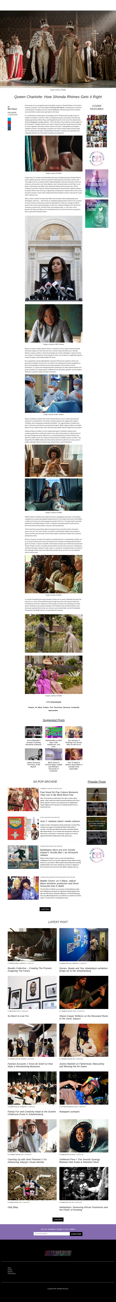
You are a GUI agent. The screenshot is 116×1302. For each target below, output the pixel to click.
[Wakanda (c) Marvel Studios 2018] (23, 799)
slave (69, 521)
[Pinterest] (9, 122)
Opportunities (53, 710)
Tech (51, 707)
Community (75, 707)
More (53, 702)
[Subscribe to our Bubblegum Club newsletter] (97, 159)
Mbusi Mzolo (13, 1011)
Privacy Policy (12, 1273)
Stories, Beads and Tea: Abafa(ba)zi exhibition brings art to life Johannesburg (83, 969)
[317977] (23, 888)
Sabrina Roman (13, 963)
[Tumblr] (9, 128)
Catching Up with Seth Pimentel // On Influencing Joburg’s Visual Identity (27, 1160)
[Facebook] (9, 125)
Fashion (46, 707)
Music (40, 707)
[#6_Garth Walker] (23, 828)
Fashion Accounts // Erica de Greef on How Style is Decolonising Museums (30, 1065)
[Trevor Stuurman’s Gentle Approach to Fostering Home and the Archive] (97, 117)
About (9, 1268)
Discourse (12, 112)
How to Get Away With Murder (54, 107)
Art (36, 707)
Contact (10, 1269)
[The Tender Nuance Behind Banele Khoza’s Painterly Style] (89, 117)
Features (31, 707)
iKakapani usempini (69, 1111)
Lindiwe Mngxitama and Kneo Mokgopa (53, 877)
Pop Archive (58, 707)
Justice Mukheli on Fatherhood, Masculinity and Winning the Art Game (81, 1065)
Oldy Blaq (13, 1207)
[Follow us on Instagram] (96, 183)
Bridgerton (34, 122)
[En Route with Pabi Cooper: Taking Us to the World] (93, 117)
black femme (45, 361)
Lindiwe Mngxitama (46, 846)
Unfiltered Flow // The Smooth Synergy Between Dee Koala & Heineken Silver (79, 1160)
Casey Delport (45, 817)
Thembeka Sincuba (46, 788)
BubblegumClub (66, 963)
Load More (45, 909)
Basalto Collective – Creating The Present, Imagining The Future (30, 969)
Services (10, 1271)
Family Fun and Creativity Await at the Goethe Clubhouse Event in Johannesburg (32, 1112)
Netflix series (39, 440)
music (75, 1011)
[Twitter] (9, 119)
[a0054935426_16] (23, 857)
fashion (23, 1059)
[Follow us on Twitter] (96, 213)
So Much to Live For (18, 1016)
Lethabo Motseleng (67, 1106)
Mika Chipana (12, 109)
